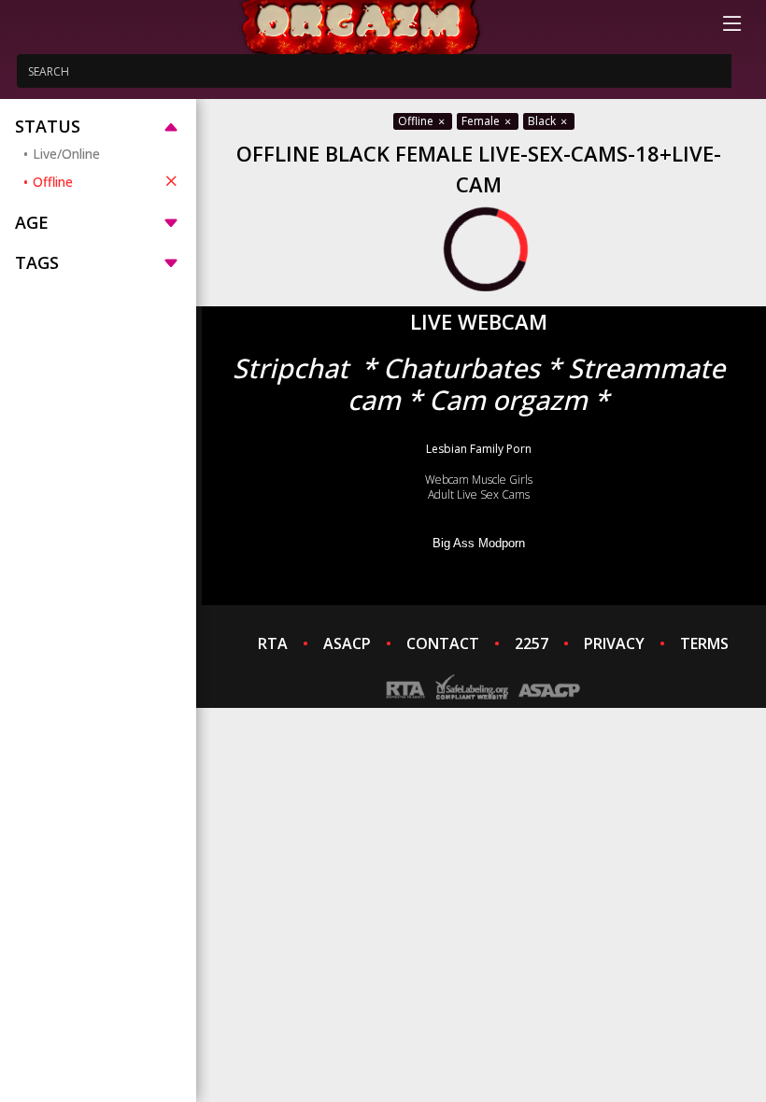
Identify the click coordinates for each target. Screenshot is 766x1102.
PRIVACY (614, 643)
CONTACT (442, 643)
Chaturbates (461, 367)
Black (543, 121)
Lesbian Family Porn (479, 449)
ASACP (347, 643)
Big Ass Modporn (479, 543)
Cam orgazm (508, 399)
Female (482, 121)
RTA (273, 643)
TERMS (704, 643)
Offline (53, 182)
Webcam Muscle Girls (478, 479)
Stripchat (290, 367)
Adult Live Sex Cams (479, 494)
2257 (531, 643)
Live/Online (66, 153)
